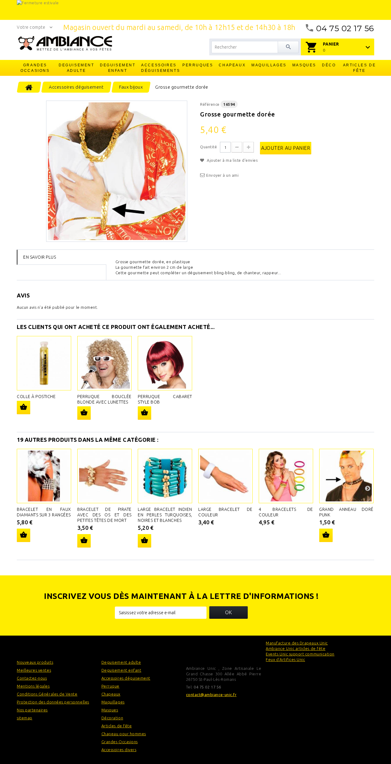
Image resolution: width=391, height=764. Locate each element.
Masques (304, 65)
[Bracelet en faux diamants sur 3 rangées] (44, 476)
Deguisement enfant (118, 68)
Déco (329, 65)
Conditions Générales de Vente (47, 694)
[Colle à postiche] (44, 363)
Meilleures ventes (34, 670)
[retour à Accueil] (29, 87)
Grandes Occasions (34, 68)
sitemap (24, 718)
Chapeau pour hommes (123, 734)
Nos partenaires (32, 710)
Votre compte (31, 27)
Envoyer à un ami (222, 175)
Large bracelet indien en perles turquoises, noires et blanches (165, 515)
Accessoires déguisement (125, 678)
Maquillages (269, 65)
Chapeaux (232, 65)
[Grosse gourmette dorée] (116, 171)
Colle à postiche (36, 396)
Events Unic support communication (300, 654)
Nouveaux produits (35, 662)
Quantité (208, 147)
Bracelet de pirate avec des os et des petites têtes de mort (104, 515)
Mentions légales (33, 686)
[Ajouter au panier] (23, 407)
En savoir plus (39, 257)
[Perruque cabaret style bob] (165, 363)
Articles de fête (359, 68)
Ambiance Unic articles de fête (295, 648)
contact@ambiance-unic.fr (211, 694)
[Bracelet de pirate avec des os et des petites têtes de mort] (104, 476)
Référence (210, 104)
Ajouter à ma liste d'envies (232, 160)
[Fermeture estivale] (195, 10)
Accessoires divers (119, 749)
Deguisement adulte (76, 68)
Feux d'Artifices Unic (285, 659)
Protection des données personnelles (53, 702)
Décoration (112, 718)
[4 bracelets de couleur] (286, 476)
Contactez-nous (32, 678)
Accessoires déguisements (159, 68)
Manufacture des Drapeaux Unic (296, 643)
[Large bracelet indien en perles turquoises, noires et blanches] (165, 476)
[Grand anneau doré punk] (346, 476)
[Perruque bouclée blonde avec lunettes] (104, 363)
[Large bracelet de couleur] (225, 476)
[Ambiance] (65, 43)
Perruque (110, 686)
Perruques (197, 65)
